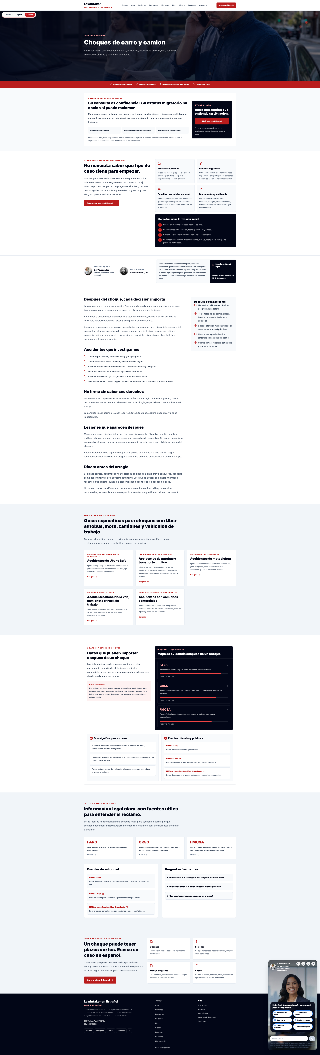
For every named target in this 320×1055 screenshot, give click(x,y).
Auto (133, 5)
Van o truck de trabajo (207, 1017)
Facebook (121, 1031)
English (19, 15)
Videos (182, 5)
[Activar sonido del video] (298, 964)
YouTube (89, 1031)
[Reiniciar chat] (308, 964)
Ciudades (165, 5)
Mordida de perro (303, 1027)
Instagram (100, 1031)
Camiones (202, 1021)
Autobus (201, 1009)
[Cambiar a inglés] (303, 964)
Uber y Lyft (202, 1005)
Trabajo (125, 5)
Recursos (192, 5)
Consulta (203, 5)
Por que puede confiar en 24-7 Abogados (223, 277)
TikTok (110, 1031)
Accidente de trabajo (301, 1014)
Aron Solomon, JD (139, 272)
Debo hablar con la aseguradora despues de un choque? (196, 877)
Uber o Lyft (281, 1020)
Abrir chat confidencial (212, 121)
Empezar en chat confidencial (100, 203)
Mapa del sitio (161, 1041)
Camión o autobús (279, 1027)
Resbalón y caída (303, 1020)
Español (30, 15)
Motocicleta (203, 1013)
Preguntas (153, 5)
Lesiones (142, 5)
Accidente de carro (280, 1014)
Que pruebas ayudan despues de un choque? (191, 896)
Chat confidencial (226, 5)
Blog (174, 5)
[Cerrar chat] (313, 964)
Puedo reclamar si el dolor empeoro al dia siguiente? (195, 886)
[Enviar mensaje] (312, 1038)
